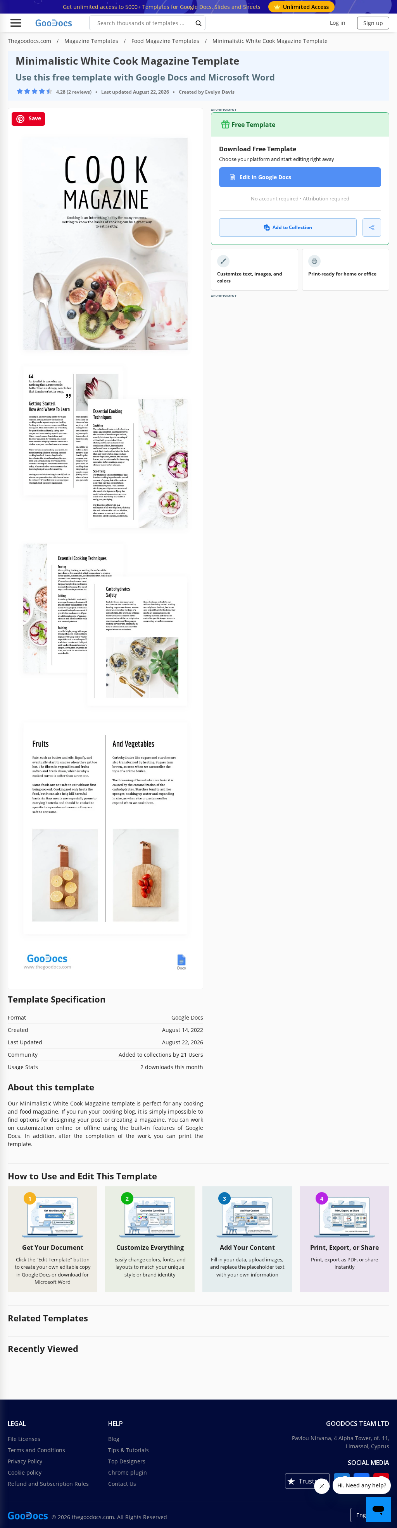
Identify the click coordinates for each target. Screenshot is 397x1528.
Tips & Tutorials (128, 1450)
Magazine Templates (92, 40)
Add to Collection (292, 227)
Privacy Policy (25, 1461)
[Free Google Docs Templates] (54, 23)
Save (34, 118)
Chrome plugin (127, 1472)
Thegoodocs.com (30, 40)
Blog (113, 1438)
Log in (337, 22)
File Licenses (24, 1438)
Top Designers (126, 1461)
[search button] (199, 22)
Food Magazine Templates (166, 40)
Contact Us (122, 1483)
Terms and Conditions (36, 1450)
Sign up (373, 23)
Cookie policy (24, 1472)
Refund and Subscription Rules (48, 1483)
